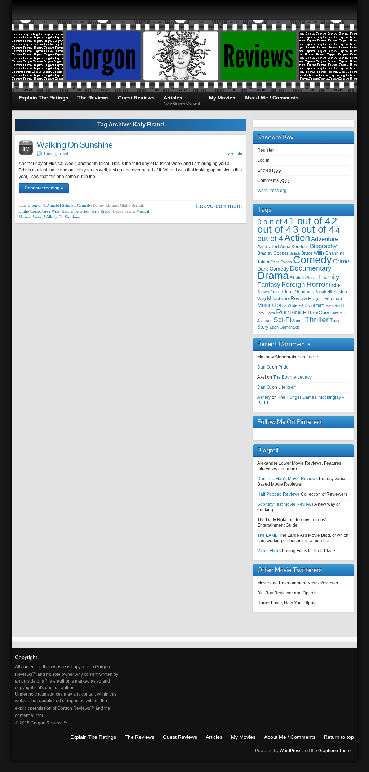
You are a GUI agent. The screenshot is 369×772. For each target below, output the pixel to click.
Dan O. (264, 367)
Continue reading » (44, 188)
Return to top (339, 737)
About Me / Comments (289, 737)
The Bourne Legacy (292, 377)
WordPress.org (271, 190)
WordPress (290, 750)
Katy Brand (101, 211)
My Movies (243, 737)
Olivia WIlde (287, 305)
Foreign (293, 284)
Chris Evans (281, 262)
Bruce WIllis (312, 253)
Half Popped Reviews (278, 494)
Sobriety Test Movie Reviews (285, 504)
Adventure (324, 239)
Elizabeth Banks (304, 278)
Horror (317, 284)
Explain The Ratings (93, 737)
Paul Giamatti (311, 305)
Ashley (264, 397)
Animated (268, 246)
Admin (236, 153)
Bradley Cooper (272, 253)
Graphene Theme (335, 750)
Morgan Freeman (325, 298)
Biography (323, 246)
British (294, 253)
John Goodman (299, 291)
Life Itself (286, 387)
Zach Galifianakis (285, 327)
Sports (298, 320)
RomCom (318, 313)
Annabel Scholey (61, 205)
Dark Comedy (273, 269)
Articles (214, 737)
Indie (334, 285)
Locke (312, 357)
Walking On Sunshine (75, 144)
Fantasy (268, 284)
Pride (283, 367)
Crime (341, 261)
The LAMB (267, 535)
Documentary (311, 268)
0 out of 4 (272, 222)
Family (329, 277)
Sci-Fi (282, 319)
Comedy (84, 205)
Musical (142, 211)
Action (297, 237)
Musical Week (30, 217)
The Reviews (139, 737)
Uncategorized (56, 153)
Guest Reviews (180, 737)
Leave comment (219, 206)
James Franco (270, 292)
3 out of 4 (313, 229)
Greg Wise (50, 211)
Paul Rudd (335, 305)
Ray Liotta (266, 313)
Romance (291, 312)
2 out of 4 (36, 205)
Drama (273, 275)
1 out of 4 (309, 221)
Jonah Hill (323, 292)
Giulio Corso (29, 211)
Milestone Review (287, 298)
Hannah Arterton (75, 211)
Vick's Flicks (269, 550)
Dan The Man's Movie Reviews (287, 478)
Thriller (317, 319)
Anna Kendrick (294, 246)
